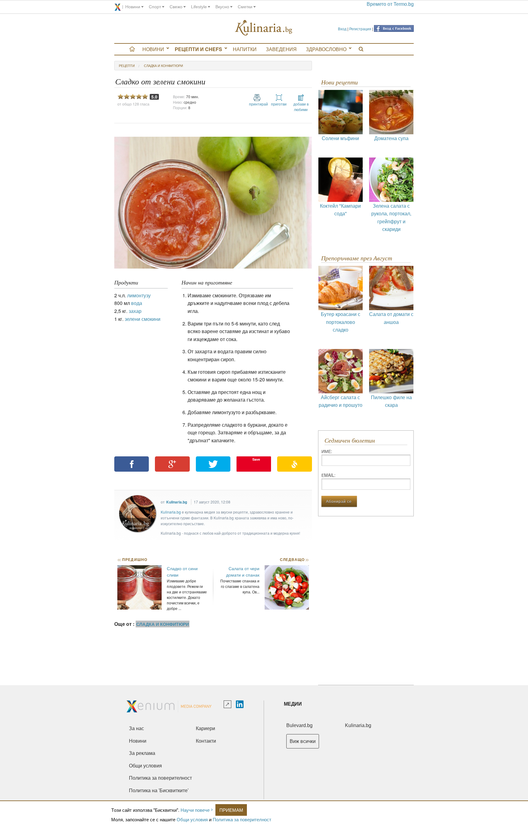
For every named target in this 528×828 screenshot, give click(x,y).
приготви (279, 103)
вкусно (222, 6)
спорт (155, 6)
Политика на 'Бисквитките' (159, 790)
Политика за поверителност (242, 819)
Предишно (132, 559)
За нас (136, 728)
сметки (245, 6)
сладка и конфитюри (163, 65)
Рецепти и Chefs (198, 49)
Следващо (294, 559)
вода (136, 302)
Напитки (245, 49)
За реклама (142, 753)
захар (135, 310)
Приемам (231, 810)
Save (256, 459)
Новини (153, 49)
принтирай (257, 103)
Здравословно (326, 49)
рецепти (127, 65)
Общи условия (192, 819)
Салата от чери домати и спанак (242, 571)
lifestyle (199, 6)
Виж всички (303, 741)
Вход (342, 28)
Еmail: (328, 475)
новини (132, 6)
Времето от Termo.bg (390, 4)
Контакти (206, 741)
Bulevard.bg (299, 725)
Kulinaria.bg (176, 502)
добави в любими (301, 106)
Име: (326, 451)
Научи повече (195, 810)
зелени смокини (142, 318)
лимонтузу (139, 295)
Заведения (281, 49)
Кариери (205, 728)
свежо (176, 6)
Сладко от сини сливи (182, 571)
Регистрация (360, 28)
